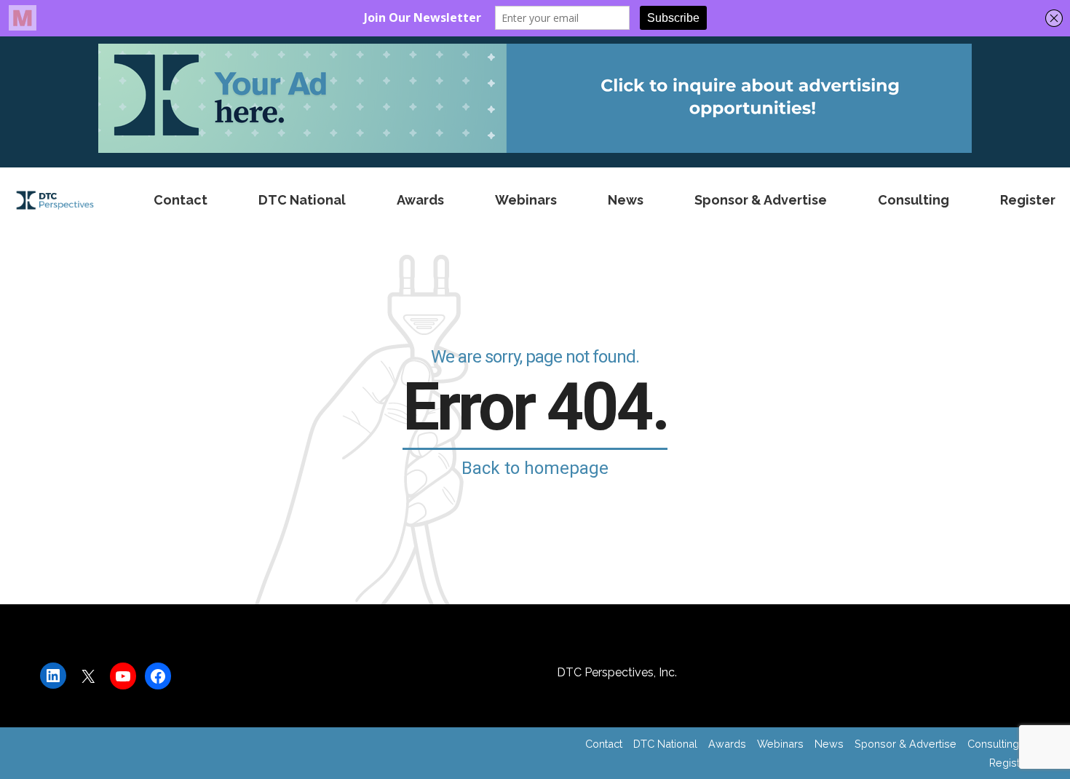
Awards (420, 199)
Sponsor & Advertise (760, 199)
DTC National (302, 199)
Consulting (913, 199)
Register (1027, 199)
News (625, 199)
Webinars (526, 199)
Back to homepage (535, 468)
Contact (180, 199)
